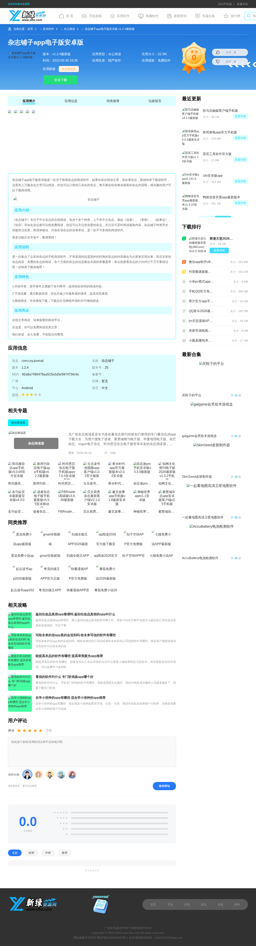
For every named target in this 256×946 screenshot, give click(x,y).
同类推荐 (113, 101)
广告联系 (110, 928)
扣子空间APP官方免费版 (133, 557)
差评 (64, 852)
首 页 (69, 16)
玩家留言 (155, 101)
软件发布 (146, 928)
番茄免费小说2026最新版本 (105, 591)
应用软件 (123, 16)
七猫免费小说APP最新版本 (161, 557)
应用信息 (71, 101)
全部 (15, 852)
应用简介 (29, 101)
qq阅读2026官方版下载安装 (106, 557)
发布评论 (164, 786)
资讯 (203, 904)
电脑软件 (152, 16)
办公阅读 (69, 28)
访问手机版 (225, 4)
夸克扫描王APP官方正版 (50, 591)
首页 (30, 28)
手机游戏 (95, 16)
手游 (170, 904)
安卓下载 (60, 80)
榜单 (237, 904)
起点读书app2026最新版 (22, 591)
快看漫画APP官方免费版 (78, 591)
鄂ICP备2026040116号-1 (112, 937)
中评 (48, 852)
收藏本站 (242, 4)
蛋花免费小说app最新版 (22, 557)
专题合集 (208, 16)
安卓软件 (48, 28)
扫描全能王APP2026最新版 (78, 557)
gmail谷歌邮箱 (50, 555)
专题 (220, 904)
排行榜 (235, 16)
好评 (31, 852)
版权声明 (122, 928)
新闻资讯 (180, 16)
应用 (187, 904)
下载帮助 (134, 928)
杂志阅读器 (69, 69)
